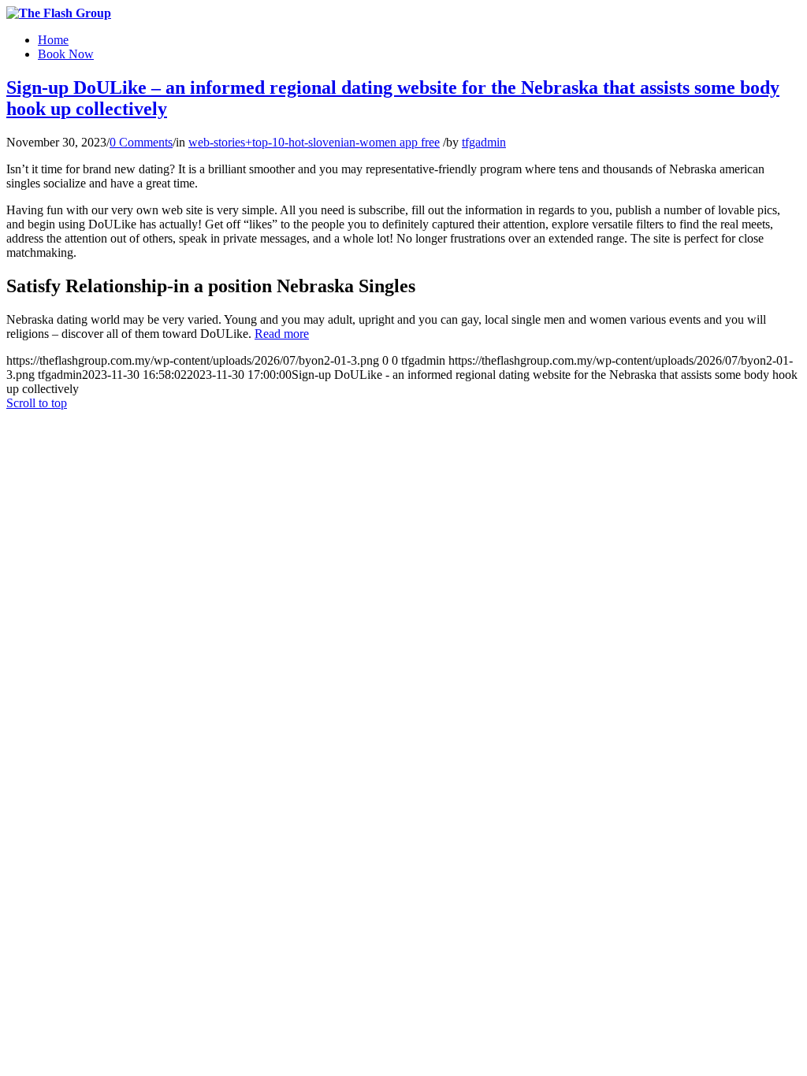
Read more (282, 333)
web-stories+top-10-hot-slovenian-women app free (314, 142)
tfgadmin (484, 142)
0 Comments (141, 142)
